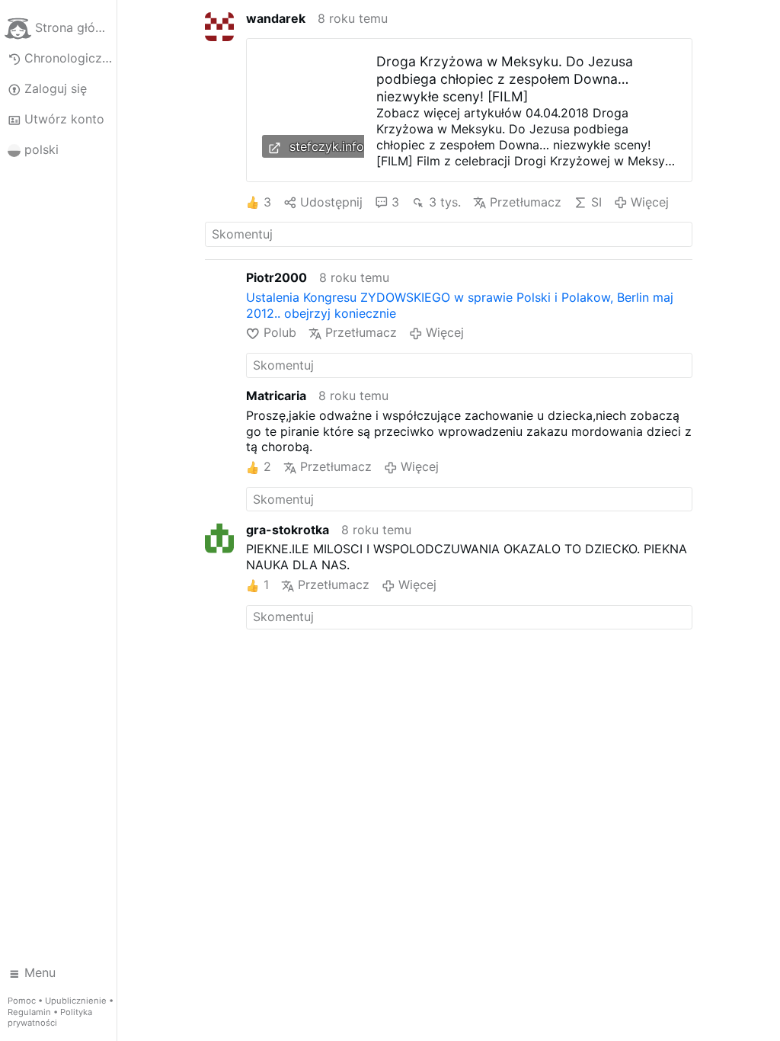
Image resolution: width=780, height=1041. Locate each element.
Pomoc (22, 1000)
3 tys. (444, 202)
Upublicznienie (76, 1000)
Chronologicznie (70, 58)
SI (596, 202)
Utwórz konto (64, 119)
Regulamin (29, 1012)
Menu (40, 972)
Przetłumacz (525, 202)
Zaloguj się (55, 88)
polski (41, 149)
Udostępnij (331, 202)
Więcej (650, 202)
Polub (280, 332)
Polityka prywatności (50, 1018)
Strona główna (75, 27)
